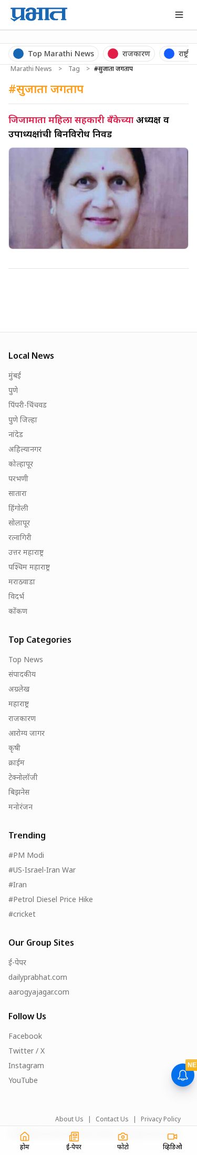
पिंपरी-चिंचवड (27, 405)
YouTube (23, 1080)
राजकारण (22, 718)
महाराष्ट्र (18, 703)
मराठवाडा (21, 581)
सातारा (17, 493)
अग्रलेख (18, 689)
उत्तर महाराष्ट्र (26, 552)
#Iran (17, 884)
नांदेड (15, 434)
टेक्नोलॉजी (23, 777)
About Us (69, 1119)
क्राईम (16, 762)
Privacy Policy (161, 1119)
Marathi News (31, 69)
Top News (25, 659)
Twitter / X (26, 1051)
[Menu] (179, 14)
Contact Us (112, 1119)
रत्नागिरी (20, 537)
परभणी (18, 478)
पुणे (13, 390)
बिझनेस (18, 792)
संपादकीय (22, 674)
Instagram (26, 1065)
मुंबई (14, 375)
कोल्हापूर (20, 464)
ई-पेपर (17, 962)
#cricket (22, 914)
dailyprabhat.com (37, 977)
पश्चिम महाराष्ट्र (29, 567)
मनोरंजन (20, 807)
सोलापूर (19, 523)
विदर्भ (16, 596)
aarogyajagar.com (38, 992)
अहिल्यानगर (25, 449)
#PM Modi (26, 855)
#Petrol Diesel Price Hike (50, 899)
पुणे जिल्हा (22, 419)
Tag (74, 69)
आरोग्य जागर (26, 733)
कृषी (14, 748)
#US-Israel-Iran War (42, 870)
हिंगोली (18, 508)
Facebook (25, 1036)
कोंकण (17, 611)
